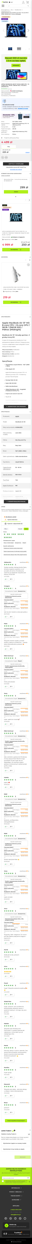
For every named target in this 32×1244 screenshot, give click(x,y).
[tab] (16, 173)
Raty (8, 146)
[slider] (16, 607)
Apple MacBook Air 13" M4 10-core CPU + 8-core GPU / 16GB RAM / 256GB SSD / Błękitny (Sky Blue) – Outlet (15, 233)
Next (29, 200)
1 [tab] (15, 196)
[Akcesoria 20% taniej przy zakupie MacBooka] (16, 116)
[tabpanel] (16, 186)
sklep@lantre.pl (16, 1214)
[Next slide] (28, 30)
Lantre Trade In (16, 1130)
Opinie (3, 506)
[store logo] (9, 2)
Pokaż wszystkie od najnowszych (16, 1120)
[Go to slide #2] (19, 49)
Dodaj (16, 191)
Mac (12, 9)
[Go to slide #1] (10, 49)
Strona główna (5, 9)
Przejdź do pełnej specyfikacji (11, 137)
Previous (25, 200)
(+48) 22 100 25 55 (16, 1209)
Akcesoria (4, 257)
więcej (28, 152)
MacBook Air (18, 9)
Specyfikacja (5, 411)
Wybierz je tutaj (23, 108)
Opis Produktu (5, 316)
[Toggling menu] (3, 6)
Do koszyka (14, 249)
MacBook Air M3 (5, 11)
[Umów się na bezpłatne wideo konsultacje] (16, 1228)
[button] (23, 2)
